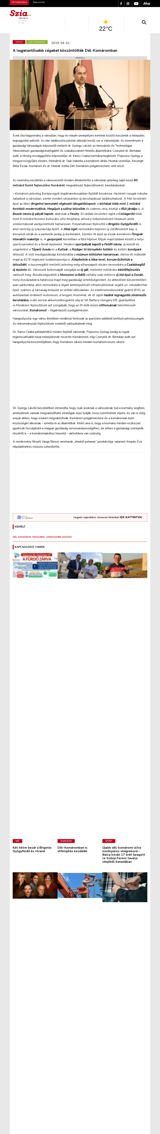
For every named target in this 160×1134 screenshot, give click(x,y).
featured (38, 536)
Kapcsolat (38, 2)
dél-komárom (22, 536)
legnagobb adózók (59, 536)
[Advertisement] (80, 375)
